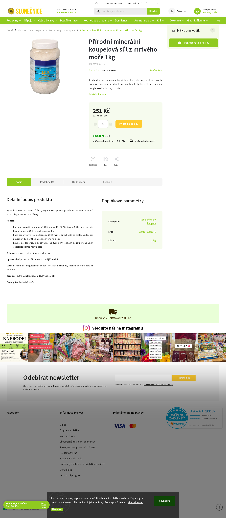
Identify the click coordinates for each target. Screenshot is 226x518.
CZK (156, 3)
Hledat (153, 11)
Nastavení (57, 509)
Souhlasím (164, 501)
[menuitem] (14, 20)
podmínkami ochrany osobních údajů (158, 384)
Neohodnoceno (108, 70)
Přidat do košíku (128, 123)
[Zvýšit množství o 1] (110, 124)
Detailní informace (98, 94)
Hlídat (105, 165)
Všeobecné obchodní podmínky (77, 442)
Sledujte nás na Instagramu (117, 328)
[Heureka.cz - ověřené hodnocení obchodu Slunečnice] (191, 418)
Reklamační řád (68, 453)
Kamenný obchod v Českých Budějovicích (82, 464)
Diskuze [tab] (107, 182)
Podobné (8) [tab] (47, 182)
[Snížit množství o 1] (95, 124)
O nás (96, 3)
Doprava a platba (113, 3)
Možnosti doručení (145, 141)
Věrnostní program (70, 475)
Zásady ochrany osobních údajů (77, 447)
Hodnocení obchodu (71, 458)
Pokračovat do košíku (196, 43)
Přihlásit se (184, 377)
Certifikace (66, 470)
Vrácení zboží (135, 3)
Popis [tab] (19, 182)
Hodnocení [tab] (78, 182)
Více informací (135, 502)
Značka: (156, 70)
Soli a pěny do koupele (148, 221)
